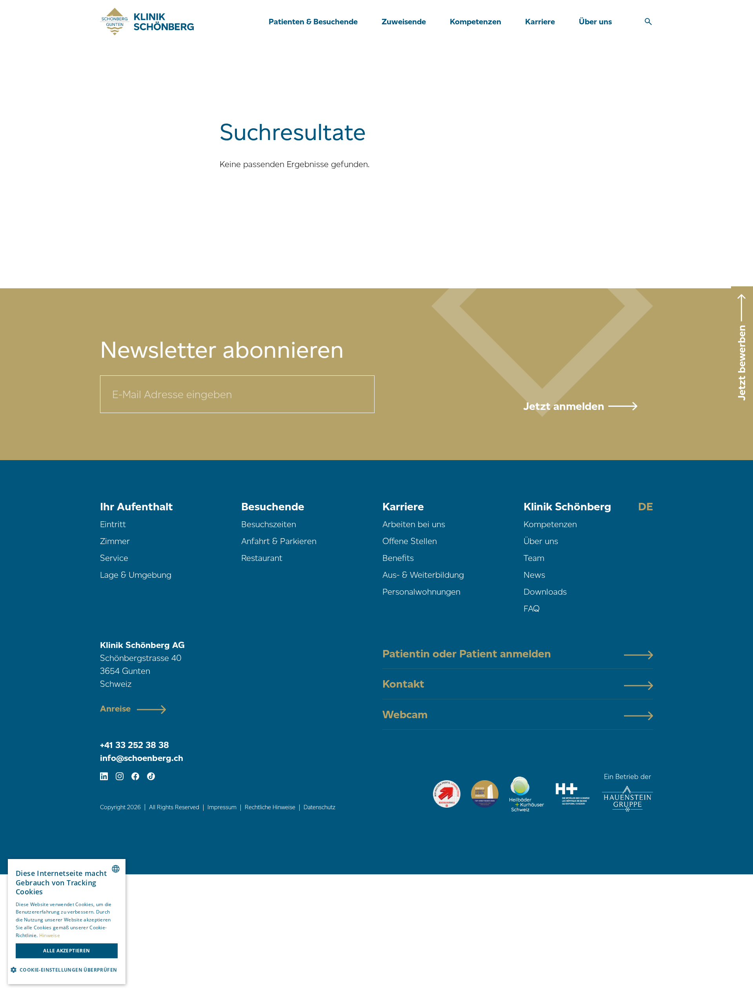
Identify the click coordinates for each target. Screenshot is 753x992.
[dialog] (67, 921)
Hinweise (49, 935)
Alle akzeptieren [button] (66, 950)
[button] (313, 21)
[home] (147, 21)
